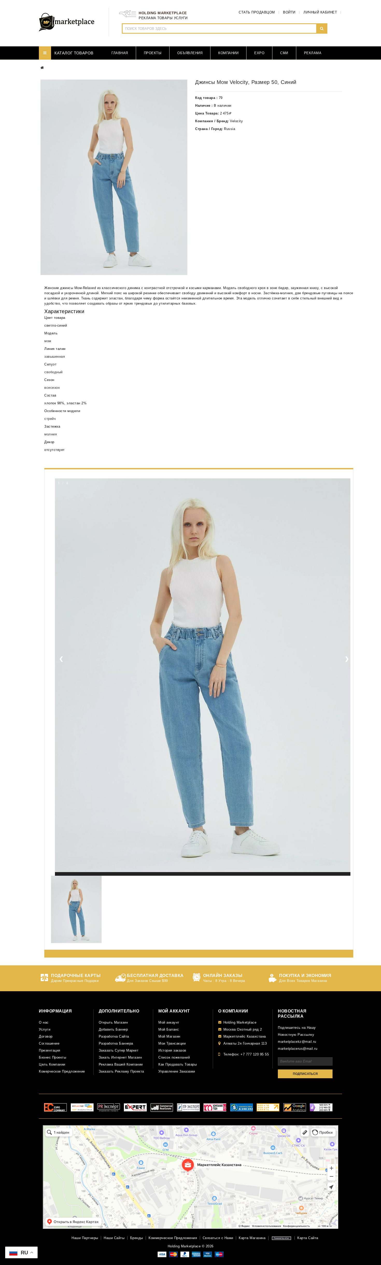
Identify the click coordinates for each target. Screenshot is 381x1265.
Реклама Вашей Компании (121, 1064)
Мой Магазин (169, 1036)
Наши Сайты (114, 1238)
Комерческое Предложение (62, 1071)
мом (47, 341)
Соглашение (49, 1043)
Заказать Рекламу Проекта (121, 1071)
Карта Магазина (252, 1238)
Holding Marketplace (240, 1022)
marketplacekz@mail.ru (297, 1042)
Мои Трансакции (172, 1043)
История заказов (172, 1050)
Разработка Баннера (116, 1043)
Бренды (136, 1238)
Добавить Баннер (113, 1029)
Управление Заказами (176, 1071)
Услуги (44, 1029)
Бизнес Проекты (52, 1057)
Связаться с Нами (218, 1238)
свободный (53, 372)
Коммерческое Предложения (173, 1238)
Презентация (49, 1050)
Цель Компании (52, 1064)
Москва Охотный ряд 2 (242, 1029)
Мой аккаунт (168, 1022)
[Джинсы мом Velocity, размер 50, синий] (113, 177)
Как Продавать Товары (177, 1064)
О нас (44, 1022)
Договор (46, 1036)
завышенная (54, 356)
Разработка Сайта (114, 1036)
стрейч (50, 419)
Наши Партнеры (85, 1238)
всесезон (52, 388)
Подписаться (305, 1074)
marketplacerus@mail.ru (297, 1049)
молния (50, 434)
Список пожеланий (174, 1057)
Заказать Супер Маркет (119, 1050)
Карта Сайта (307, 1238)
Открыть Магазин (113, 1022)
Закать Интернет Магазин (120, 1057)
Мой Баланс (168, 1029)
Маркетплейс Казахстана (244, 1036)
